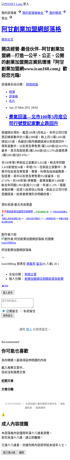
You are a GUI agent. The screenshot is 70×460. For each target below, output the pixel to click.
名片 (12, 101)
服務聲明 (40, 407)
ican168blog (8, 242)
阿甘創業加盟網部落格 (31, 29)
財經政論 (32, 84)
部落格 (13, 96)
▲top (4, 285)
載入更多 (8, 292)
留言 (39, 263)
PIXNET (17, 403)
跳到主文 (7, 39)
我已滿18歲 (9, 452)
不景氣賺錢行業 (42, 212)
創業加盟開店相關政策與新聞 (44, 278)
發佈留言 (8, 315)
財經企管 (31, 274)
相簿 (12, 92)
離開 (21, 452)
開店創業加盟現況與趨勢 (19, 211)
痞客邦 (31, 263)
